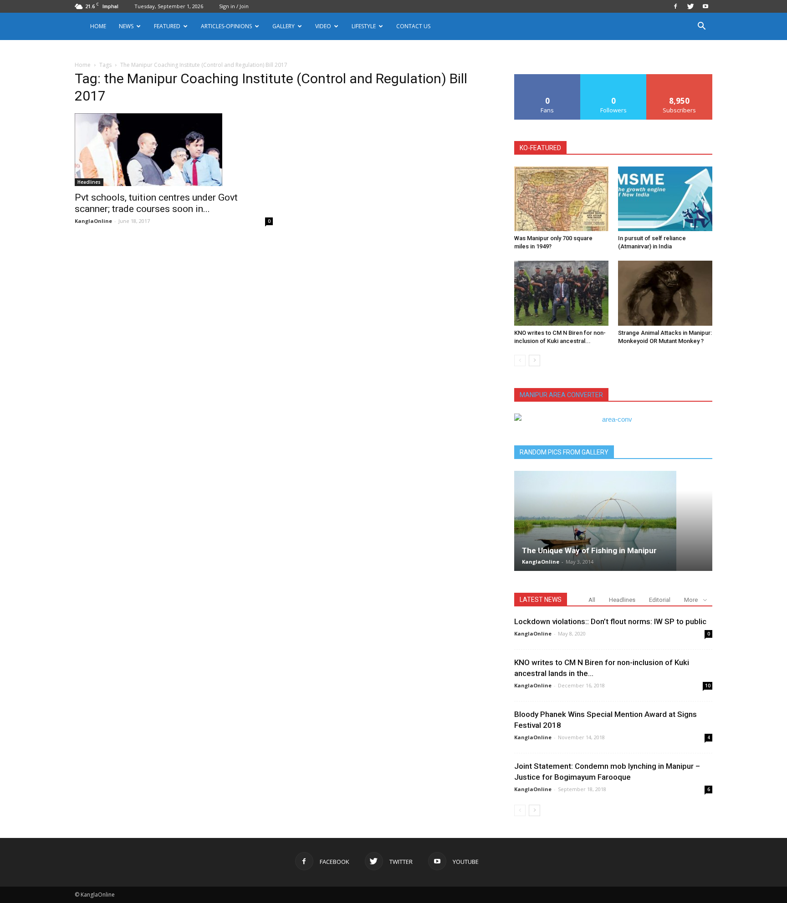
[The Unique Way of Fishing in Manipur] (613, 521)
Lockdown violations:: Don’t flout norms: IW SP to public (610, 621)
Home (98, 26)
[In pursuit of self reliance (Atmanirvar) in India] (665, 198)
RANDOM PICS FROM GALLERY (564, 452)
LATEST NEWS (541, 599)
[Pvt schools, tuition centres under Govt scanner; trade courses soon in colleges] (174, 149)
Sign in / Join (234, 6)
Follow (613, 77)
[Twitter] (690, 6)
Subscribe (679, 77)
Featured (167, 26)
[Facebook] (675, 6)
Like (547, 77)
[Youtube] (705, 6)
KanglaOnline (93, 220)
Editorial (659, 599)
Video (323, 26)
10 (707, 685)
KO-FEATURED (540, 147)
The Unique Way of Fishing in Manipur (589, 550)
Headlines (89, 182)
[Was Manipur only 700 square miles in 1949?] (561, 198)
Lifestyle (364, 26)
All (591, 599)
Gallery (283, 26)
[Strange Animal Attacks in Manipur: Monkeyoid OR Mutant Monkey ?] (665, 293)
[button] (701, 27)
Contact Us (413, 26)
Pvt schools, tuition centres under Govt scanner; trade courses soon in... (156, 203)
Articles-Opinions (226, 26)
